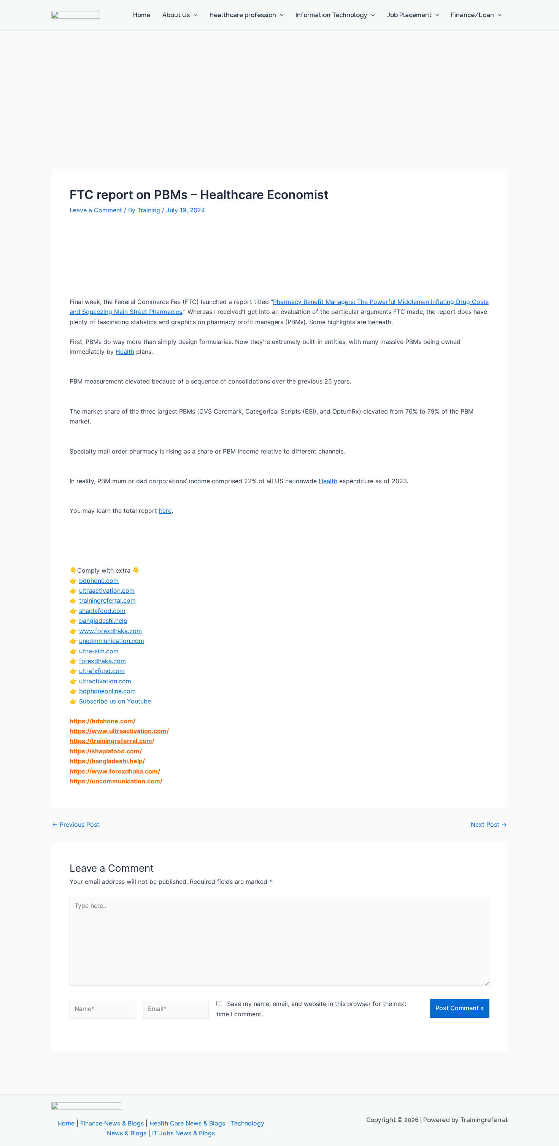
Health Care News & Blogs (187, 1123)
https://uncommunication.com (115, 781)
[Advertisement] (279, 88)
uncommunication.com (111, 641)
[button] (193, 15)
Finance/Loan (472, 15)
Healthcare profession (243, 15)
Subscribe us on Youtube (115, 701)
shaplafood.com (102, 610)
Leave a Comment (96, 210)
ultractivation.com (105, 681)
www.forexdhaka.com (110, 631)
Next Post (489, 824)
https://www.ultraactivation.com (118, 731)
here (165, 510)
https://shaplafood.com (105, 751)
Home (141, 15)
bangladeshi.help (103, 620)
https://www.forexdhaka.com (114, 771)
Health (125, 351)
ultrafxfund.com (102, 671)
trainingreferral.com (107, 600)
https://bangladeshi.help (106, 761)
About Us (176, 15)
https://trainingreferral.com (111, 741)
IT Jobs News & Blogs (183, 1133)
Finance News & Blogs (112, 1123)
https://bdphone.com (101, 721)
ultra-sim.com (99, 651)
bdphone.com (99, 580)
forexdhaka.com (102, 661)
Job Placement (409, 15)
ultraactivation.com (107, 590)
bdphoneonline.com (107, 691)
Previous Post (75, 824)
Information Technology (331, 15)
